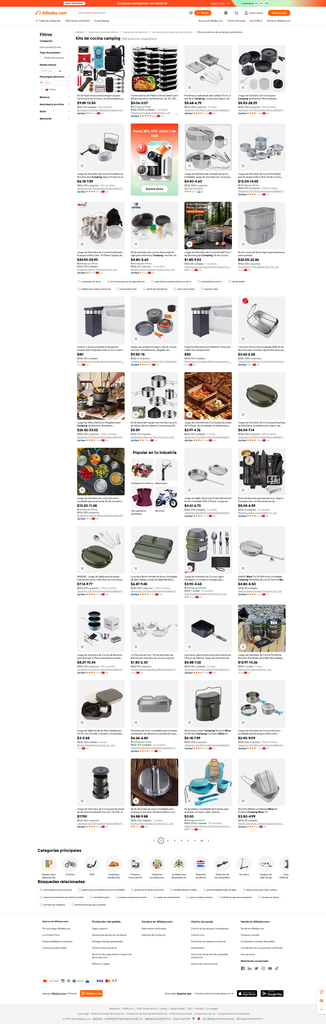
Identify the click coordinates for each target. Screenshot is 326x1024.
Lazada (163, 1008)
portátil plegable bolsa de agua (221, 890)
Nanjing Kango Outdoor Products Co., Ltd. (260, 591)
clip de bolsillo (238, 281)
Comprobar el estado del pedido (258, 941)
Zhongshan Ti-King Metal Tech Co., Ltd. (258, 266)
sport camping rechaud (201, 897)
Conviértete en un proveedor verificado (262, 947)
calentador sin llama (91, 281)
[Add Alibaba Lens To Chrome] (91, 993)
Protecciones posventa (104, 947)
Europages (212, 1008)
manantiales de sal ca (211, 281)
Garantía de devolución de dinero (109, 935)
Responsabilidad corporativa (57, 941)
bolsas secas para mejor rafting (261, 890)
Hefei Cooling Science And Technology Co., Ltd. (208, 826)
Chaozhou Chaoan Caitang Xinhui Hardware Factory (154, 361)
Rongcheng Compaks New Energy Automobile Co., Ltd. (101, 361)
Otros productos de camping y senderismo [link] (219, 32)
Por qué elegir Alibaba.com (56, 928)
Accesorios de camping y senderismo (172, 32)
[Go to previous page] (154, 841)
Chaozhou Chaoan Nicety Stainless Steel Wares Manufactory (101, 515)
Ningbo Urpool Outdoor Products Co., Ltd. (153, 269)
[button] (191, 13)
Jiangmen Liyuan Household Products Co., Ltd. (208, 266)
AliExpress (114, 1008)
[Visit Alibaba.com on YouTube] (270, 968)
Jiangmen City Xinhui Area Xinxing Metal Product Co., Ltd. (208, 110)
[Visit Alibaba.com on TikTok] (277, 968)
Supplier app (184, 993)
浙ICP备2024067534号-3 (249, 1019)
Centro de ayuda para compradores (210, 928)
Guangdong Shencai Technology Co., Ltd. (152, 437)
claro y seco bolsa (185, 289)
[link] (321, 991)
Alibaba (79, 32)
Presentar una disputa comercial (208, 941)
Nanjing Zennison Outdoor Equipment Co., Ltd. (262, 823)
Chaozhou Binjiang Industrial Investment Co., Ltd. (154, 748)
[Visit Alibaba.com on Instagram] (263, 968)
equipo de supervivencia (168, 897)
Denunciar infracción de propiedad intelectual (209, 956)
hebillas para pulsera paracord (96, 289)
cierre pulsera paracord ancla (57, 890)
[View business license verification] (193, 1019)
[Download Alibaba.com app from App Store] (247, 993)
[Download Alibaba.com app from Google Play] (272, 993)
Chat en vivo (197, 935)
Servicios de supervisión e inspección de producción (112, 956)
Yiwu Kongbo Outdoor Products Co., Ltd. (205, 593)
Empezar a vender (250, 935)
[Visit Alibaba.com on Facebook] (243, 968)
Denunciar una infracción (204, 963)
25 (202, 840)
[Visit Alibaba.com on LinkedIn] (250, 968)
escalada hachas (101, 897)
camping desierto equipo (185, 890)
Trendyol (199, 1008)
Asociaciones (248, 954)
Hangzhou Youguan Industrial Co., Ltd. (150, 112)
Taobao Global (177, 1008)
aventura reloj (211, 289)
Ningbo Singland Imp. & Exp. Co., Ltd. (96, 745)
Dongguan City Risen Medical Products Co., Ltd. (101, 110)
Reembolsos (197, 947)
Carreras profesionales (54, 947)
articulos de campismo (54, 905)
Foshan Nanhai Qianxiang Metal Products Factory (154, 669)
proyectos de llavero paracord (148, 890)
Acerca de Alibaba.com (55, 921)
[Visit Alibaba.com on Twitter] (256, 968)
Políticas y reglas (101, 963)
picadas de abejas (270, 897)
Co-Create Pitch (51, 935)
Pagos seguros (100, 928)
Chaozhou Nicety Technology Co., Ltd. (97, 269)
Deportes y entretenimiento (103, 32)
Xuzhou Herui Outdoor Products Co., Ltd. (152, 823)
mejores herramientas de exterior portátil (63, 897)
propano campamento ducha (133, 897)
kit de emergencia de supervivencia (128, 281)
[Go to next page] (208, 841)
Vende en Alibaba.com (252, 928)
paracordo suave (128, 289)
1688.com (128, 1008)
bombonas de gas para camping (90, 905)
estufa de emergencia (156, 289)
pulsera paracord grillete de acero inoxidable (103, 890)
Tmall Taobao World (146, 1008)
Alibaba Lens (58, 993)
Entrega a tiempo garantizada (107, 941)
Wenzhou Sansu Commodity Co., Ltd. (257, 512)
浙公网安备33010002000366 (218, 1019)
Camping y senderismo (135, 32)
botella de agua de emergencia (237, 897)
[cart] (236, 13)
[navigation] (55, 436)
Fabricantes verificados (154, 928)
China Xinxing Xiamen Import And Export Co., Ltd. (262, 361)
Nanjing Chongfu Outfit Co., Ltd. (254, 669)
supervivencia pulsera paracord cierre (173, 281)
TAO (189, 1008)
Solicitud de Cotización (154, 935)
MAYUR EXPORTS (193, 188)
